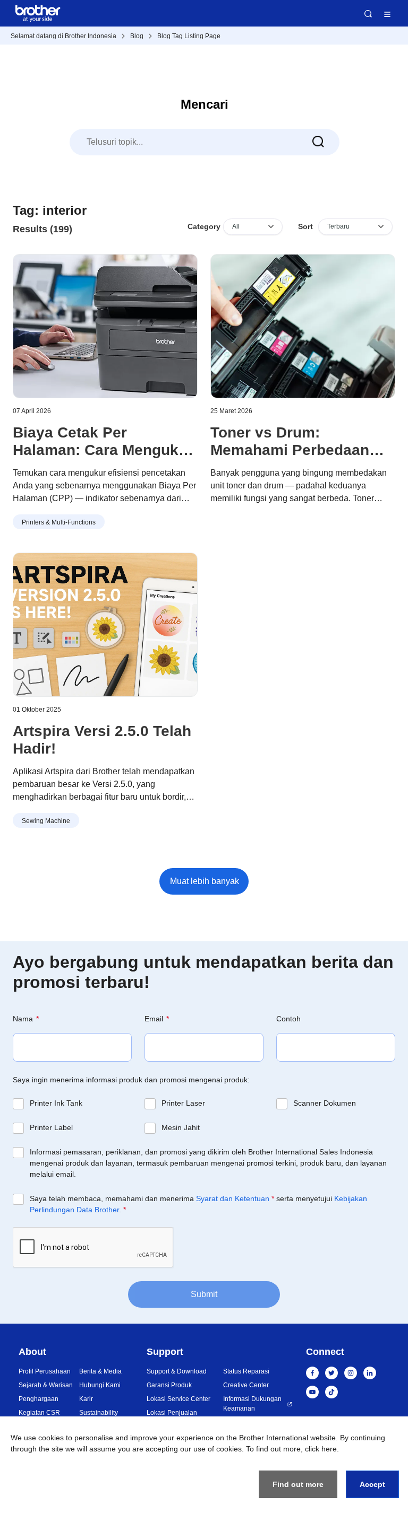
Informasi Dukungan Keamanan (252, 1403)
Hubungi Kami (100, 1385)
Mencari (204, 104)
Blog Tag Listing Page (188, 36)
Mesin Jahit (181, 1127)
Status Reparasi (246, 1371)
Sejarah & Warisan (46, 1385)
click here (321, 1449)
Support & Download (177, 1371)
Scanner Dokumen (324, 1103)
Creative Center (246, 1385)
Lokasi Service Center (178, 1399)
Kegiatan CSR (39, 1412)
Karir (86, 1399)
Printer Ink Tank (56, 1103)
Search (368, 13)
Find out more (298, 1484)
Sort (305, 226)
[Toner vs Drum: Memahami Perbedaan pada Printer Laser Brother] (302, 326)
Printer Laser (183, 1103)
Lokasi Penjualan (172, 1412)
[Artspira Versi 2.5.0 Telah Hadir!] (105, 625)
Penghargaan (38, 1399)
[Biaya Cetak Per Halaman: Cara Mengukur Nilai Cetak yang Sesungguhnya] (105, 326)
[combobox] (204, 142)
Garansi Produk (169, 1385)
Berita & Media (100, 1371)
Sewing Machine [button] (46, 821)
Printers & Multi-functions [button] (59, 522)
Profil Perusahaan (45, 1371)
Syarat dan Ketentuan (232, 1198)
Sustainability (98, 1412)
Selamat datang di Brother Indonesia (63, 36)
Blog (136, 36)
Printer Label (51, 1127)
